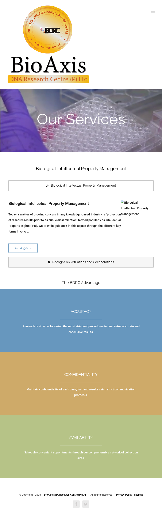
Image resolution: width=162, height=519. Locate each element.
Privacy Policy (124, 494)
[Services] (81, 120)
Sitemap (138, 494)
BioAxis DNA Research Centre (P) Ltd (65, 494)
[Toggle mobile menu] (153, 13)
